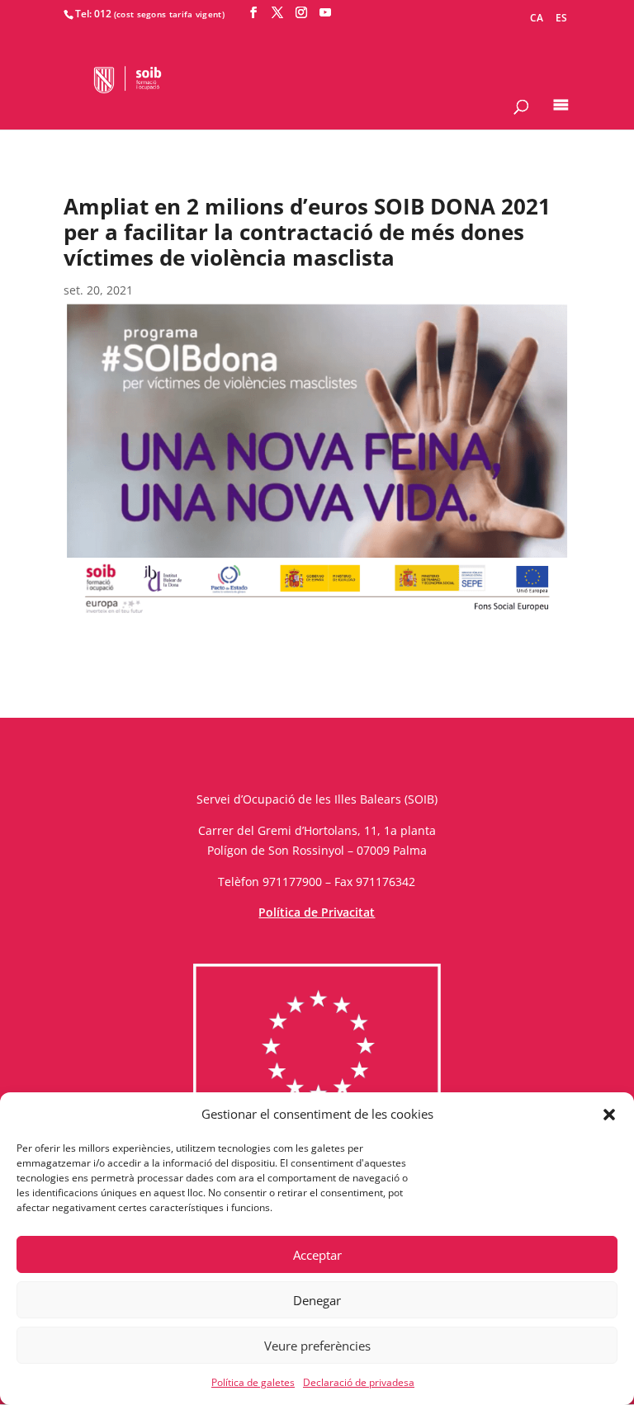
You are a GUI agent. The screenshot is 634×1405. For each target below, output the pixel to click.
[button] (609, 1114)
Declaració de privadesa (358, 1382)
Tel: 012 (93, 14)
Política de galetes (253, 1382)
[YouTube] (325, 13)
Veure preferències (317, 1345)
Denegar (317, 1300)
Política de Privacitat (316, 912)
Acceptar (317, 1255)
